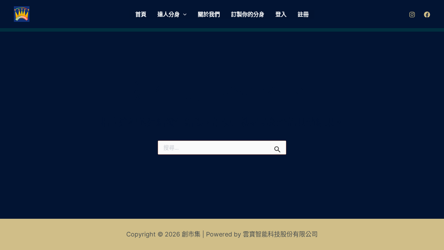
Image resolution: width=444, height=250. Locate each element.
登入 (281, 14)
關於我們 (209, 14)
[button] (183, 14)
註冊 (303, 14)
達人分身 (168, 14)
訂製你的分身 (247, 14)
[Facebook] (427, 14)
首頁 (140, 14)
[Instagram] (412, 14)
